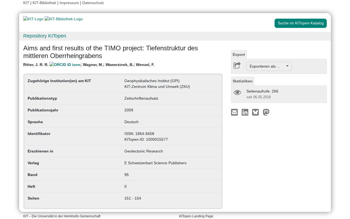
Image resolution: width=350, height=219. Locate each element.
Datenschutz (93, 3)
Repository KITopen (44, 36)
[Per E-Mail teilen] (235, 112)
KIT (26, 3)
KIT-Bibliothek (45, 3)
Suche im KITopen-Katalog (301, 23)
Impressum (69, 3)
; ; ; (88, 64)
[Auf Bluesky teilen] (257, 112)
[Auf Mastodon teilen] (266, 112)
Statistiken (243, 81)
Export (239, 54)
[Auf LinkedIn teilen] (245, 112)
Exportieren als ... (267, 66)
